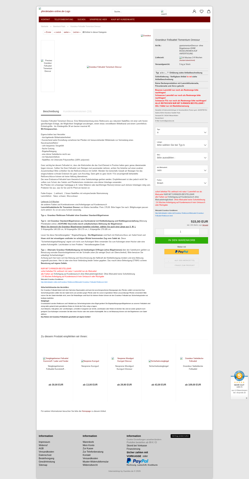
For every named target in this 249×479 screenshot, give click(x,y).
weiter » (67, 32)
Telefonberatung (63, 19)
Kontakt (45, 19)
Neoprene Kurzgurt (90, 366)
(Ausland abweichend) (187, 60)
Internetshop (114, 471)
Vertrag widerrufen (180, 436)
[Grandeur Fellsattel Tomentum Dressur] (104, 67)
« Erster (48, 32)
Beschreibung (51, 111)
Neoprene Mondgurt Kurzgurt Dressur (124, 367)
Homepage (86, 411)
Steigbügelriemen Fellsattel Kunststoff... (56, 367)
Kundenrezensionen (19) (77, 111)
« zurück (57, 32)
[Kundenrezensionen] (161, 34)
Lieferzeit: (159, 57)
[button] (194, 11)
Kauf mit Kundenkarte (123, 19)
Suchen (81, 19)
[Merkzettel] (201, 11)
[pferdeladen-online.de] (55, 11)
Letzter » (76, 32)
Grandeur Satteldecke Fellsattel (193, 367)
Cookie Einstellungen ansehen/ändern (144, 439)
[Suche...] (162, 11)
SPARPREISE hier (98, 19)
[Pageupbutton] (8, 474)
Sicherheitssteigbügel (158, 366)
